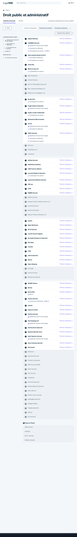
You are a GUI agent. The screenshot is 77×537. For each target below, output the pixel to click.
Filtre (8, 28)
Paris (7, 10)
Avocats (21, 20)
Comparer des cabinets (63, 33)
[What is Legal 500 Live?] (11, 54)
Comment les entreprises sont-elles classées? (61, 21)
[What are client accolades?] (18, 37)
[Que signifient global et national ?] (70, 28)
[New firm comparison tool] (73, 33)
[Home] (8, 3)
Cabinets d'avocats (9, 21)
